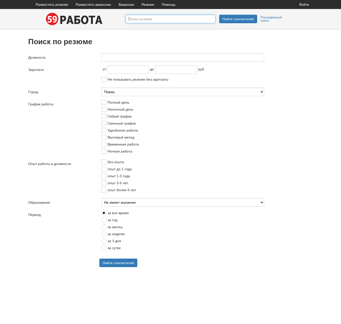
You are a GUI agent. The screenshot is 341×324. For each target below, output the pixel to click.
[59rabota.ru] (73, 19)
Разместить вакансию (93, 4)
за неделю (116, 234)
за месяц (115, 227)
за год (112, 220)
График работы (40, 104)
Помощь (168, 4)
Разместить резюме (52, 4)
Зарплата (36, 70)
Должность (37, 57)
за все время (118, 213)
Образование (39, 202)
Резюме (148, 4)
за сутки (114, 248)
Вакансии (126, 4)
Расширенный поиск (271, 18)
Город (33, 92)
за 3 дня (114, 241)
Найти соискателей (238, 19)
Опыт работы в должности (49, 164)
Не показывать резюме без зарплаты (138, 79)
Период (34, 215)
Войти (304, 4)
